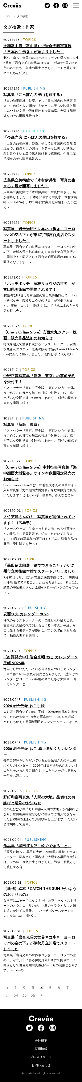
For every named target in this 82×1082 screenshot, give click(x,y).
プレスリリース (41, 1057)
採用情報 (41, 1049)
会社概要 (41, 1041)
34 (16, 995)
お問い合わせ (41, 1065)
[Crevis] (12, 5)
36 (33, 995)
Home (7, 16)
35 (24, 995)
